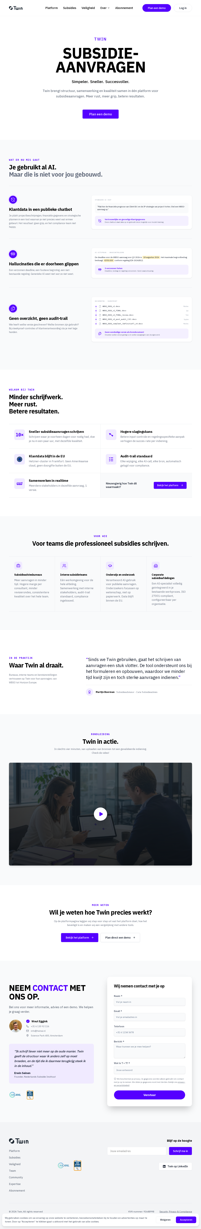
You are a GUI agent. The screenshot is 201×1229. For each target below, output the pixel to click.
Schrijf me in (180, 1151)
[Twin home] (16, 8)
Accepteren (186, 1219)
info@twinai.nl (38, 1030)
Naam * (118, 996)
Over (103, 8)
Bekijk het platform (167, 485)
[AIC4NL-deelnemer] (63, 1165)
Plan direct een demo (118, 937)
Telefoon (119, 1026)
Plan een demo (157, 8)
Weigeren (165, 1219)
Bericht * (119, 1041)
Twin (19, 1211)
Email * (118, 1011)
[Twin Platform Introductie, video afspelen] (100, 814)
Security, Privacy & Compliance (176, 1211)
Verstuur (149, 1095)
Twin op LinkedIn (177, 1166)
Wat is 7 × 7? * (122, 1063)
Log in (183, 8)
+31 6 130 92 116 (40, 1026)
